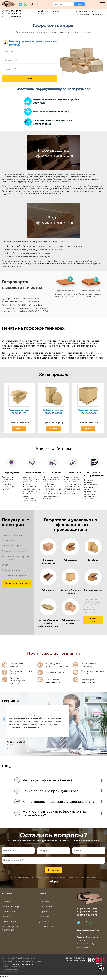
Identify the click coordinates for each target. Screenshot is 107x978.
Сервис (43, 911)
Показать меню (101, 968)
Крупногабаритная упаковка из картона (17, 558)
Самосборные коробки (14, 575)
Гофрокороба (9, 901)
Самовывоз (45, 906)
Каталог (102, 4)
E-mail (85, 923)
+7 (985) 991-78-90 (87, 908)
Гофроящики (9, 540)
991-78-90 (11, 16)
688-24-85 (11, 14)
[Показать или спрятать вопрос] (17, 780)
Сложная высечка (11, 570)
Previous (4, 719)
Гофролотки (8, 911)
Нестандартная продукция (10, 928)
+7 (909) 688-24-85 (87, 911)
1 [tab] (7, 748)
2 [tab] (10, 748)
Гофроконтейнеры (12, 535)
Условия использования (12, 972)
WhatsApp (56, 881)
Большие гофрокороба (14, 551)
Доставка (44, 921)
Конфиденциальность (11, 969)
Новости (44, 916)
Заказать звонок (93, 620)
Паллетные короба (12, 545)
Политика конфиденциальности (18, 964)
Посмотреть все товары (17, 583)
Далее (29, 78)
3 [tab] (13, 748)
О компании (46, 926)
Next (72, 719)
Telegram (51, 881)
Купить (19, 428)
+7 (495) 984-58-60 (36, 4)
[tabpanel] (38, 725)
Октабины (7, 565)
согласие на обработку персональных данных (75, 877)
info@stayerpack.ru (31, 4)
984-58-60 (12, 11)
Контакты (44, 901)
